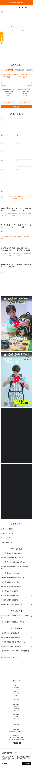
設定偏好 (5, 763)
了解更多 (9, 759)
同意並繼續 (26, 763)
